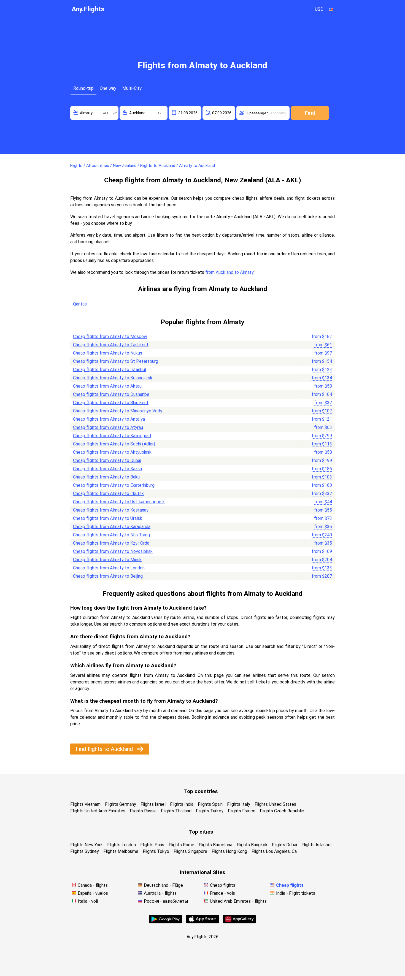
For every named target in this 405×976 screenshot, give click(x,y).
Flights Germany (120, 804)
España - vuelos (93, 893)
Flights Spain (210, 804)
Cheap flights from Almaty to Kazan (107, 468)
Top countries (201, 791)
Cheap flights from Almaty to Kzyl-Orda (111, 543)
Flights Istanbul (316, 844)
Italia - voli (88, 901)
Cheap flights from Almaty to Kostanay (110, 510)
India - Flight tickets (295, 893)
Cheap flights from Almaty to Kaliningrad (112, 435)
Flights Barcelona (215, 844)
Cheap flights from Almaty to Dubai (107, 460)
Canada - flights (93, 885)
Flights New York (86, 844)
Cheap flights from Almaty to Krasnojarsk (112, 377)
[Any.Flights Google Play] (165, 922)
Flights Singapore (190, 851)
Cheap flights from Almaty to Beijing (108, 576)
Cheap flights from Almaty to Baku (106, 477)
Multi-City (132, 88)
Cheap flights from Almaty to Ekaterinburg (114, 485)
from (322, 336)
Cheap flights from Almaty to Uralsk (107, 518)
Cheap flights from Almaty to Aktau (107, 386)
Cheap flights (222, 885)
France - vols (222, 893)
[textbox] (94, 113)
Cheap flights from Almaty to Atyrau (108, 427)
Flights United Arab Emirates (97, 810)
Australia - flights (160, 893)
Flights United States (275, 804)
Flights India (181, 804)
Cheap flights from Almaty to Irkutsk (108, 493)
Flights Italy (238, 804)
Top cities (201, 832)
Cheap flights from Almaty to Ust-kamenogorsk (119, 501)
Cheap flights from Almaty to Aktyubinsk (112, 452)
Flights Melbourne (120, 851)
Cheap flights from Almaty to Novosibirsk (113, 551)
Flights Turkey (209, 810)
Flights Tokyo (156, 851)
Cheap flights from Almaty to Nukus (107, 353)
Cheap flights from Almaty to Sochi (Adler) (114, 444)
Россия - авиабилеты (166, 901)
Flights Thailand (176, 810)
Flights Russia (143, 810)
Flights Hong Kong (229, 851)
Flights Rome (181, 844)
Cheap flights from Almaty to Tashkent (110, 344)
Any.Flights (88, 9)
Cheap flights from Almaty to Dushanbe (111, 394)
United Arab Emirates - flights (238, 901)
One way (108, 88)
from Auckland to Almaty (229, 272)
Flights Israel (153, 804)
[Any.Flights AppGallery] (239, 922)
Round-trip (83, 88)
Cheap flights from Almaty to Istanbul (109, 369)
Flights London (121, 844)
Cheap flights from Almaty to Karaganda (111, 526)
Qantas (80, 304)
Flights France (241, 810)
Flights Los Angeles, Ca (274, 851)
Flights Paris (152, 844)
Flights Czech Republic (282, 810)
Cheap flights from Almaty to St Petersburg (115, 361)
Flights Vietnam (85, 804)
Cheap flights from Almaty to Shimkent (110, 402)
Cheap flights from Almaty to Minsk (107, 559)
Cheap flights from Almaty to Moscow (110, 336)
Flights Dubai (284, 844)
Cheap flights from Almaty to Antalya (109, 419)
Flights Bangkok (252, 844)
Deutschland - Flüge (163, 885)
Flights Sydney (84, 851)
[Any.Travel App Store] (202, 922)
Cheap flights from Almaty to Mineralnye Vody (117, 410)
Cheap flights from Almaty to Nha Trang (111, 534)
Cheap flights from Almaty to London (109, 568)
